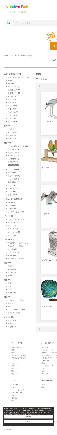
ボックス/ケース (47, 366)
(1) (12, 205)
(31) (16, 300)
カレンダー (45, 374)
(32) (11, 129)
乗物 (13, 366)
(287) (12, 132)
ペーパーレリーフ (17, 393)
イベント (14, 360)
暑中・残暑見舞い (47, 380)
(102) (18, 146)
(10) (12, 195)
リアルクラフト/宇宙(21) (13, 199)
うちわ (43, 371)
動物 (22, 56)
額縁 (13, 400)
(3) (12, 255)
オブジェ (14, 374)
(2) (12, 109)
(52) (12, 99)
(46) (14, 252)
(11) (12, 226)
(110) (16, 156)
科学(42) (7, 280)
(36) (15, 320)
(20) (14, 232)
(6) (11, 83)
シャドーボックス (17, 390)
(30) (16, 310)
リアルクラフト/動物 (18, 355)
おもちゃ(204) (9, 239)
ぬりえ (13, 387)
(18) (14, 149)
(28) (14, 93)
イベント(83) (9, 216)
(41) (12, 103)
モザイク (14, 398)
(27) (12, 269)
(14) (14, 90)
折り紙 (13, 395)
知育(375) (7, 126)
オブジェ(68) (9, 317)
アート (13, 380)
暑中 (43, 385)
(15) (12, 96)
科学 (13, 368)
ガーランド (45, 360)
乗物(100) (7, 263)
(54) (16, 259)
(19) (12, 122)
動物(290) (7, 143)
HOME (6, 56)
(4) (14, 87)
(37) (12, 272)
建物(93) (7, 297)
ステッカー (45, 347)
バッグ (43, 368)
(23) (16, 219)
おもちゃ (14, 363)
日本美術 (14, 385)
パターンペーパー (47, 350)
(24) (19, 77)
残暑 (43, 387)
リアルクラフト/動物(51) (13, 169)
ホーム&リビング (47, 343)
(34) (12, 135)
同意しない (28, 421)
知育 (13, 350)
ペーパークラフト (14, 56)
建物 (13, 371)
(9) (13, 162)
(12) (11, 80)
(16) (10, 276)
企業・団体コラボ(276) (12, 74)
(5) (12, 173)
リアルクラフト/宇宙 (18, 358)
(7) (13, 112)
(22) (12, 106)
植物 (43, 363)
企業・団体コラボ (17, 347)
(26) (11, 306)
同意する (28, 416)
